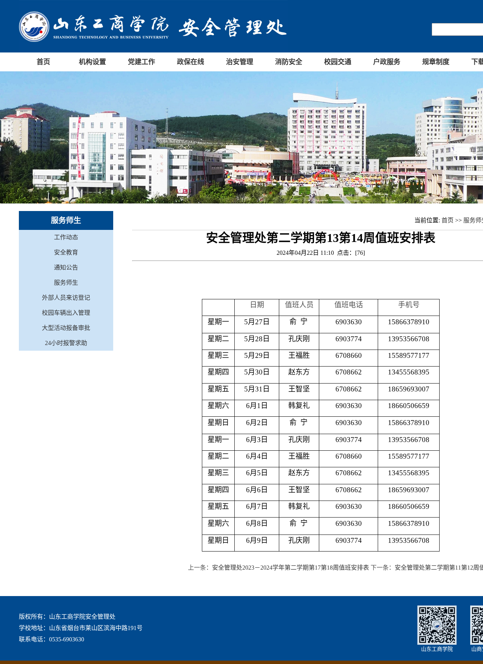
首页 (43, 62)
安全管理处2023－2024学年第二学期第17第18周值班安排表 (290, 567)
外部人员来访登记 (66, 297)
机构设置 (92, 62)
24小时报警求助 (66, 343)
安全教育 (66, 252)
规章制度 (435, 62)
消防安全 (288, 62)
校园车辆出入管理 (66, 313)
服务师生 (66, 282)
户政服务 (386, 62)
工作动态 (66, 237)
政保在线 (190, 62)
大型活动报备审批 (66, 328)
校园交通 (337, 62)
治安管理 (239, 62)
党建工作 (141, 62)
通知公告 (66, 267)
